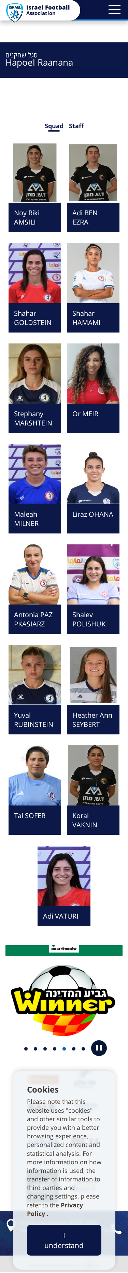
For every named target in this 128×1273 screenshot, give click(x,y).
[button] (114, 9)
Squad (54, 126)
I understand (64, 1240)
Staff (76, 126)
